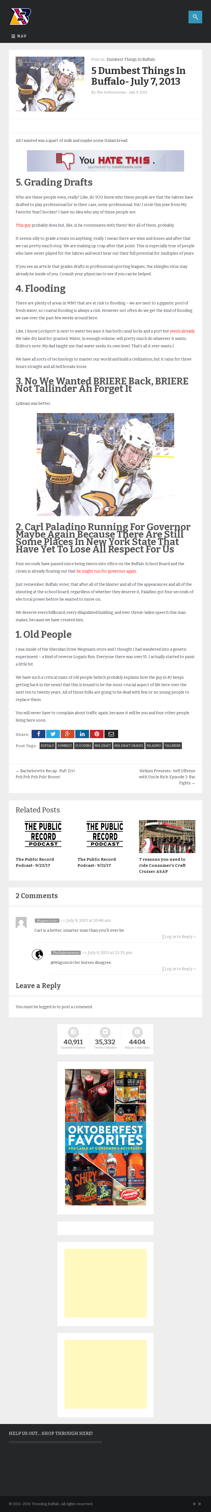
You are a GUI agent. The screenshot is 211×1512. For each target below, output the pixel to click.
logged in (47, 1007)
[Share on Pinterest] (97, 734)
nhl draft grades (129, 745)
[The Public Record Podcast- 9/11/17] (105, 851)
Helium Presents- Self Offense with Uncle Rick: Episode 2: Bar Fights (167, 777)
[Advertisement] (105, 1283)
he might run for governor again (106, 571)
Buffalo (47, 745)
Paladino (154, 745)
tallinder (173, 745)
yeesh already (182, 331)
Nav (22, 36)
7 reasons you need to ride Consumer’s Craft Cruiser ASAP (162, 865)
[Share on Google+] (67, 734)
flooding (83, 745)
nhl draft (103, 745)
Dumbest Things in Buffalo (131, 59)
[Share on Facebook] (38, 734)
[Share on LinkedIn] (82, 734)
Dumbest (65, 745)
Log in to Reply (179, 936)
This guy (23, 225)
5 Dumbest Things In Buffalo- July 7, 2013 (138, 76)
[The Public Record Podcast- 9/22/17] (44, 851)
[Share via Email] (111, 734)
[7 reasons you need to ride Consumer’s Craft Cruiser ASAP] (167, 851)
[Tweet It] (53, 734)
